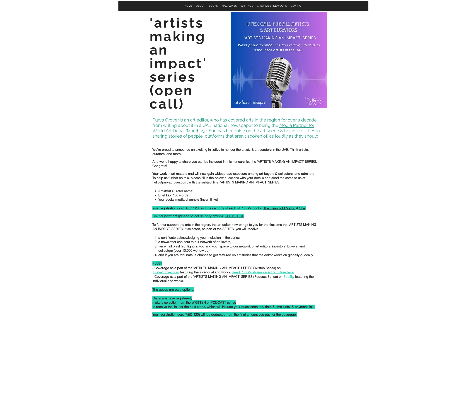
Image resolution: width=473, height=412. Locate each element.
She (302, 208)
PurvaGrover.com (166, 272)
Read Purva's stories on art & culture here (263, 272)
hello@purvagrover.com (169, 182)
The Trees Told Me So (279, 208)
